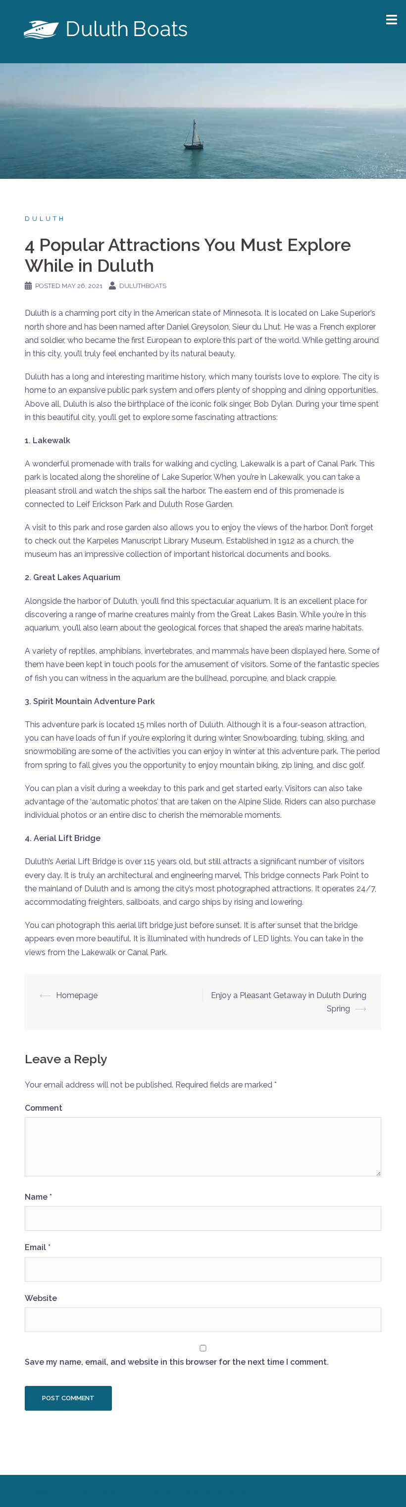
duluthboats (142, 286)
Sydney (190, 1491)
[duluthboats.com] (107, 31)
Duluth (45, 218)
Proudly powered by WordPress (83, 1491)
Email (38, 1247)
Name (38, 1197)
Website (41, 1298)
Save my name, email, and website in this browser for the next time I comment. (177, 1362)
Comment (43, 1108)
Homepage (77, 995)
